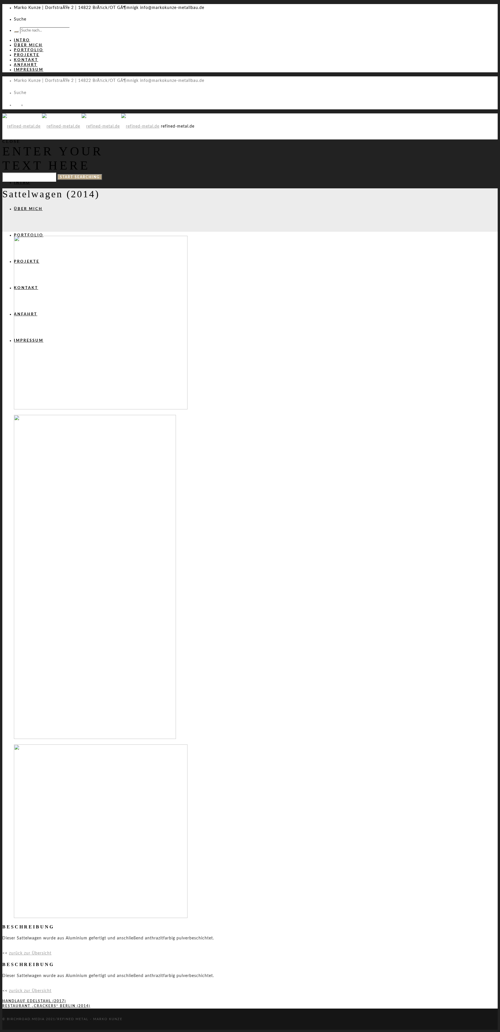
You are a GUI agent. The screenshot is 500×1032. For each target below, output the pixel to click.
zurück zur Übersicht (30, 953)
